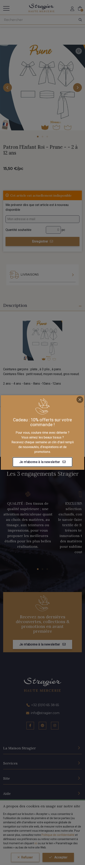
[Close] (79, 399)
